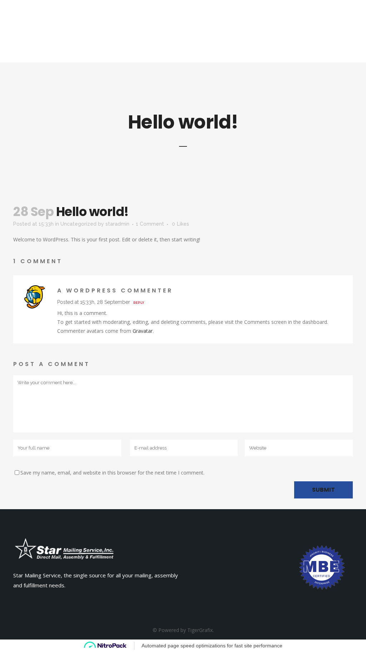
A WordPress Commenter (115, 290)
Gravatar (143, 330)
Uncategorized (78, 224)
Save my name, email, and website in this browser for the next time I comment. (112, 472)
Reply (138, 303)
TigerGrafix (200, 630)
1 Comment (150, 224)
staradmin (117, 224)
